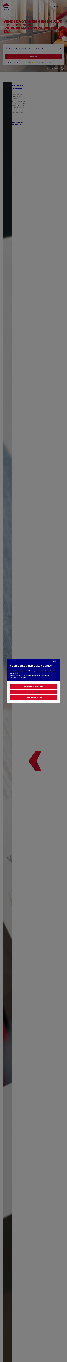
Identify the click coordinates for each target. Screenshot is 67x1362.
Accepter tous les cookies (33, 686)
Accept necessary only (33, 697)
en (57, 661)
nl (50, 661)
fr (54, 661)
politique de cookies (30, 675)
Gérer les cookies (33, 692)
